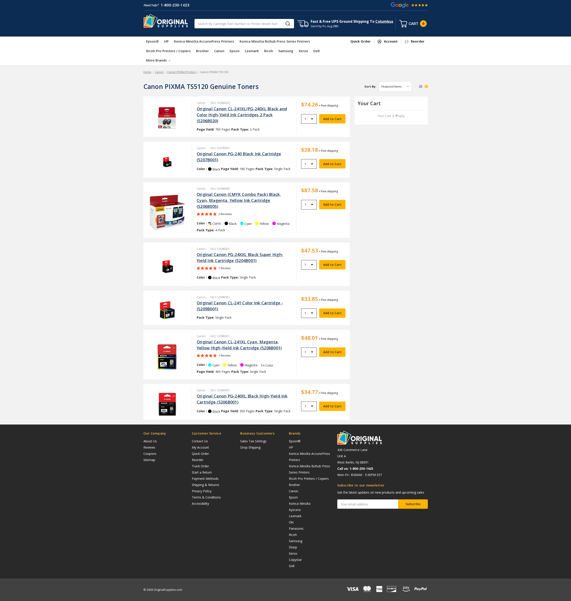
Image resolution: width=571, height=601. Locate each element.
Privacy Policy (201, 491)
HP (166, 41)
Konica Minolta (299, 503)
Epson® (152, 41)
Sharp (293, 547)
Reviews (149, 447)
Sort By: (370, 86)
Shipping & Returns (205, 485)
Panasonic (296, 528)
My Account (200, 447)
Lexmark (252, 51)
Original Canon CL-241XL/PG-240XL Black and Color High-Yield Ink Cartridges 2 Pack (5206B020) (242, 114)
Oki (291, 522)
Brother (202, 51)
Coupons (149, 453)
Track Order (200, 466)
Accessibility (200, 503)
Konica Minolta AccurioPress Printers (204, 41)
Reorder (197, 460)
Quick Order (200, 453)
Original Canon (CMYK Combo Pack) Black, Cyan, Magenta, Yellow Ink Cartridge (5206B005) (239, 200)
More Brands (157, 60)
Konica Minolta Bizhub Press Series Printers (275, 41)
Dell (316, 51)
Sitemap (149, 460)
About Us (150, 441)
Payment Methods (205, 478)
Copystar (295, 560)
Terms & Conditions (206, 497)
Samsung (285, 51)
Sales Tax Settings (253, 441)
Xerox (303, 51)
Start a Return (202, 472)
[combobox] (244, 23)
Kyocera (295, 510)
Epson (235, 51)
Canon (219, 51)
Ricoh (268, 51)
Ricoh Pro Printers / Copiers (168, 51)
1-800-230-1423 (175, 5)
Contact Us (200, 441)
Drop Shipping (250, 447)
